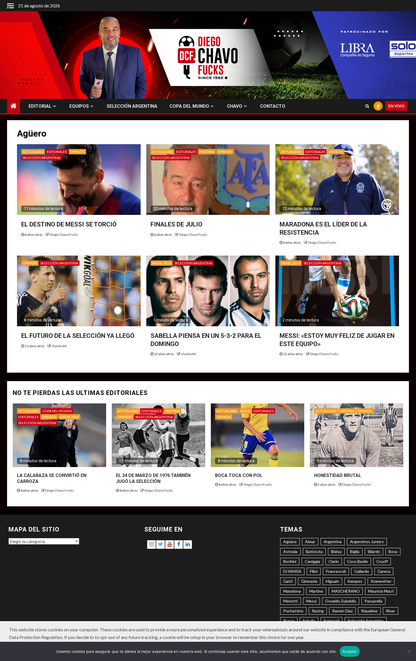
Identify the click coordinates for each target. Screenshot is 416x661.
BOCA (245, 411)
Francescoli (336, 571)
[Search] (367, 106)
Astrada (290, 551)
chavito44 (59, 346)
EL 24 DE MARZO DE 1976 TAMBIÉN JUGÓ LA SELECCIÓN (153, 478)
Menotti (290, 601)
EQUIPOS (79, 106)
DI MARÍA (292, 571)
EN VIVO (396, 106)
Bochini (289, 561)
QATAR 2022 (69, 417)
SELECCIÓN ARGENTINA (132, 106)
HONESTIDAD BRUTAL (337, 475)
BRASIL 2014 (161, 263)
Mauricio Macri (381, 591)
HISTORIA (207, 152)
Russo (288, 620)
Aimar (310, 541)
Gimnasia (309, 581)
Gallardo (361, 571)
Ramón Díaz (342, 610)
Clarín (334, 561)
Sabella (309, 620)
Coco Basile (357, 561)
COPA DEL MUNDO (189, 106)
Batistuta (314, 551)
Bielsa (336, 551)
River (390, 610)
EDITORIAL (40, 106)
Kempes (355, 581)
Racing (318, 610)
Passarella (373, 601)
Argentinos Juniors (367, 541)
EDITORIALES (57, 152)
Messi (311, 601)
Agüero (290, 541)
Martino (316, 591)
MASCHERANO (346, 591)
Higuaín (332, 581)
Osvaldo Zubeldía (340, 601)
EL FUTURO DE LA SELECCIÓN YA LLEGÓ (77, 335)
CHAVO (234, 106)
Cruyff (382, 561)
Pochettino (293, 610)
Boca (393, 551)
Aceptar (349, 651)
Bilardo (374, 551)
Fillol (314, 571)
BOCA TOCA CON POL (238, 475)
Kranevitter (381, 581)
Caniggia (312, 561)
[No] (409, 651)
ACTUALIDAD (33, 152)
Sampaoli (331, 620)
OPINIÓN (77, 152)
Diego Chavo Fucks (64, 234)
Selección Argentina (365, 620)
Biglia (354, 551)
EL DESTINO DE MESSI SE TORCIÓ (69, 224)
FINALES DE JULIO (176, 224)
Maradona (292, 591)
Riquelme (369, 610)
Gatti (288, 581)
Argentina (333, 541)
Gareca (384, 571)
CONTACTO (272, 106)
